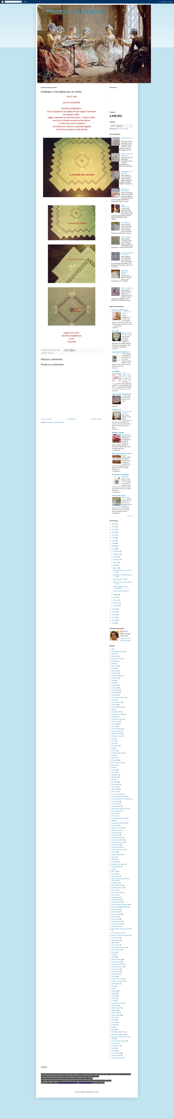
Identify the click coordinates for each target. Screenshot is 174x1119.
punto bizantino (116, 902)
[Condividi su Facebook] (72, 350)
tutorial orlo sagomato (118, 1034)
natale (113, 859)
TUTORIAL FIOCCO (117, 1032)
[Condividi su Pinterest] (74, 350)
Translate (125, 129)
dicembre (116, 551)
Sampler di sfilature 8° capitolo (124, 272)
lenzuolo (114, 816)
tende (113, 1020)
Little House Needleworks (120, 352)
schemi (113, 998)
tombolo (113, 1022)
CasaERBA (116, 371)
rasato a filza (115, 945)
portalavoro (115, 883)
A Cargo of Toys (126, 434)
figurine (113, 758)
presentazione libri (117, 888)
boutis (113, 680)
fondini (113, 770)
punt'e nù (114, 890)
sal (112, 988)
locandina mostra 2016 (118, 823)
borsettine (114, 678)
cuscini (113, 726)
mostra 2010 (115, 833)
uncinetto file (115, 1046)
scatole (113, 996)
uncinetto (114, 1043)
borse (113, 668)
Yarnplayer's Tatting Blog (120, 474)
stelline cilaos (115, 1015)
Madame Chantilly (118, 432)
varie (112, 1048)
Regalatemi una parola (118, 947)
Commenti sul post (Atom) (55, 422)
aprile (115, 597)
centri (113, 700)
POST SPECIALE (116, 885)
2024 (113, 529)
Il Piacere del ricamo (73, 11)
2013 (113, 617)
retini (112, 955)
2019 (113, 543)
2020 (113, 540)
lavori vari (114, 813)
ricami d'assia (115, 971)
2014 (113, 615)
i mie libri (114, 787)
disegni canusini (116, 736)
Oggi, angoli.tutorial (125, 206)
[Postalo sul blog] (67, 350)
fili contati (114, 760)
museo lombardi (116, 854)
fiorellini (113, 765)
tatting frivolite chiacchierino (121, 394)
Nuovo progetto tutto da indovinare (120, 587)
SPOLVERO (115, 1012)
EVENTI (113, 750)
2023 (113, 532)
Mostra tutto (130, 515)
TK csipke (115, 331)
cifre (112, 709)
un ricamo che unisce (118, 1041)
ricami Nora (115, 974)
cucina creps (115, 721)
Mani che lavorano (117, 828)
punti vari (114, 895)
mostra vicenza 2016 (118, 850)
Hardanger (50, 353)
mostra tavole (115, 845)
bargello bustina (116, 659)
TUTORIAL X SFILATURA (125, 190)
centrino (113, 704)
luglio (115, 565)
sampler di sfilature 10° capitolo (127, 253)
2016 (113, 609)
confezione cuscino (117, 714)
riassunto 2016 (116, 962)
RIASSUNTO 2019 (117, 964)
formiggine (114, 775)
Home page (71, 419)
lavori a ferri (115, 804)
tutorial (113, 1029)
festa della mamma (117, 753)
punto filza (114, 917)
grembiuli (114, 782)
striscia (113, 1017)
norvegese (114, 862)
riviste (113, 986)
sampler (113, 993)
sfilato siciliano (116, 1008)
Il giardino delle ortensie (120, 310)
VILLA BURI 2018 (117, 1058)
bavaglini (114, 661)
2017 (113, 549)
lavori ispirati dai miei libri (119, 808)
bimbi (113, 663)
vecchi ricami (115, 1053)
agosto (115, 562)
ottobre (115, 557)
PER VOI (114, 871)
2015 (113, 612)
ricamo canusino (116, 979)
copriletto (114, 717)
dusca (113, 741)
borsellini (114, 671)
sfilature (113, 1010)
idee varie (114, 791)
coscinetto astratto (117, 719)
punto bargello (116, 900)
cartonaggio (115, 690)
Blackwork (114, 666)
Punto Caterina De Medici (119, 904)
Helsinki (124, 455)
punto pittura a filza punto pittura (121, 929)
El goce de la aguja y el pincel (122, 453)
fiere (112, 755)
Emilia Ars (114, 746)
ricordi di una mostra (117, 981)
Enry (112, 748)
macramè (114, 825)
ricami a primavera (117, 967)
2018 (113, 546)
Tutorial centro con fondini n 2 (127, 154)
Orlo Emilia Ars (125, 223)
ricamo (113, 976)
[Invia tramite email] (65, 350)
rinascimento (115, 984)
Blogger (96, 1092)
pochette (114, 874)
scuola (113, 1000)
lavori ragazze (115, 811)
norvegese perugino (117, 864)
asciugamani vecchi (117, 651)
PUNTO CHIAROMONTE (119, 907)
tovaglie (113, 1025)
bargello (114, 656)
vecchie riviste (115, 1055)
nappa (113, 857)
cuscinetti (114, 724)
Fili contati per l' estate (120, 579)
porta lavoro (115, 876)
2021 (113, 538)
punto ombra (115, 919)
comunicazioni (116, 712)
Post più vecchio (96, 419)
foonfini (113, 772)
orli (112, 869)
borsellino (114, 673)
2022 (113, 535)
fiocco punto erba (116, 763)
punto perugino (116, 924)
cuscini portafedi (116, 729)
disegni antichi (116, 731)
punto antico (115, 897)
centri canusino (116, 702)
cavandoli (114, 695)
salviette (114, 991)
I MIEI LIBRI (115, 789)
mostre (113, 852)
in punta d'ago (116, 410)
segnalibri (114, 1005)
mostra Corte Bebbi (117, 840)
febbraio (116, 603)
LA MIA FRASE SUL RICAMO (120, 799)
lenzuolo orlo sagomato (118, 818)
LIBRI (113, 821)
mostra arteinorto (116, 837)
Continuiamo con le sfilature (126, 172)
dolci (112, 738)
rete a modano (116, 950)
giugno (115, 568)
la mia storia (115, 801)
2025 (113, 527)
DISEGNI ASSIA (116, 733)
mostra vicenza (116, 847)
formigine (114, 777)
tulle (112, 1027)
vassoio (113, 1051)
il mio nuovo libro (116, 794)
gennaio (116, 605)
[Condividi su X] (69, 350)
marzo (115, 600)
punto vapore (115, 940)
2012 (113, 620)
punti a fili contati (116, 892)
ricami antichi (115, 969)
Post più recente (46, 419)
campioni (114, 685)
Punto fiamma (115, 914)
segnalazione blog (117, 1003)
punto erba (114, 912)
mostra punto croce (117, 842)
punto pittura (115, 926)
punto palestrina (116, 921)
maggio (115, 594)
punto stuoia (115, 938)
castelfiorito (115, 692)
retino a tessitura (116, 959)
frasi (112, 779)
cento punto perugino (118, 697)
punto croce (115, 909)
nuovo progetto (116, 866)
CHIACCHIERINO (117, 707)
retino (113, 957)
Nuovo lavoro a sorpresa (121, 591)
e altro (113, 743)
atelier (113, 654)
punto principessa (117, 933)
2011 (113, 623)
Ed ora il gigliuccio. (127, 288)
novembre (116, 554)
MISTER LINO (115, 830)
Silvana (125, 631)
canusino (114, 688)
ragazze (113, 942)
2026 (113, 524)
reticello (113, 952)
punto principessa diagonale (120, 935)
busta (113, 683)
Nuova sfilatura (126, 237)
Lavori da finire (116, 806)
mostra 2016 (115, 835)
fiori (112, 767)
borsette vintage (116, 676)
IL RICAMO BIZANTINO (118, 796)
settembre (116, 559)
